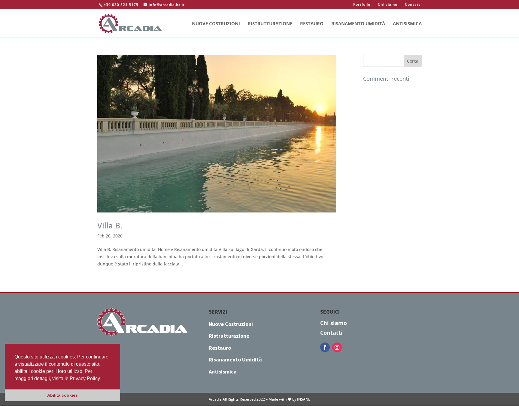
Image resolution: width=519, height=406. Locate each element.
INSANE (303, 399)
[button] (102, 379)
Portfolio (361, 5)
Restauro (311, 23)
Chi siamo (387, 5)
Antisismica (407, 23)
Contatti (413, 5)
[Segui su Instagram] (337, 347)
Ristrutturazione (270, 23)
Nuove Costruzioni (216, 23)
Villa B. (109, 225)
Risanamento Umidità (358, 23)
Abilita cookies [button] (62, 395)
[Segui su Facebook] (325, 347)
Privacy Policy (85, 378)
